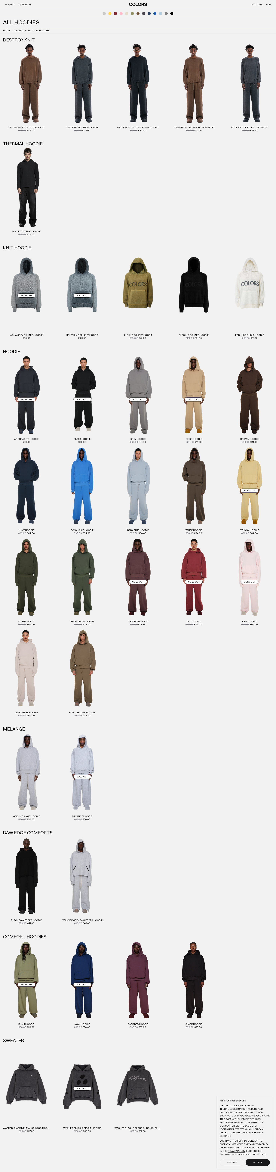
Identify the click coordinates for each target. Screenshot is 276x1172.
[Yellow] (109, 13)
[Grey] (166, 13)
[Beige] (126, 13)
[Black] (171, 13)
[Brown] (138, 13)
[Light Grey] (104, 13)
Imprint (261, 1154)
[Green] (132, 13)
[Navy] (149, 13)
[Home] (138, 4)
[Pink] (121, 13)
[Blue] (154, 13)
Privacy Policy (236, 1151)
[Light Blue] (160, 13)
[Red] (115, 13)
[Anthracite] (143, 13)
